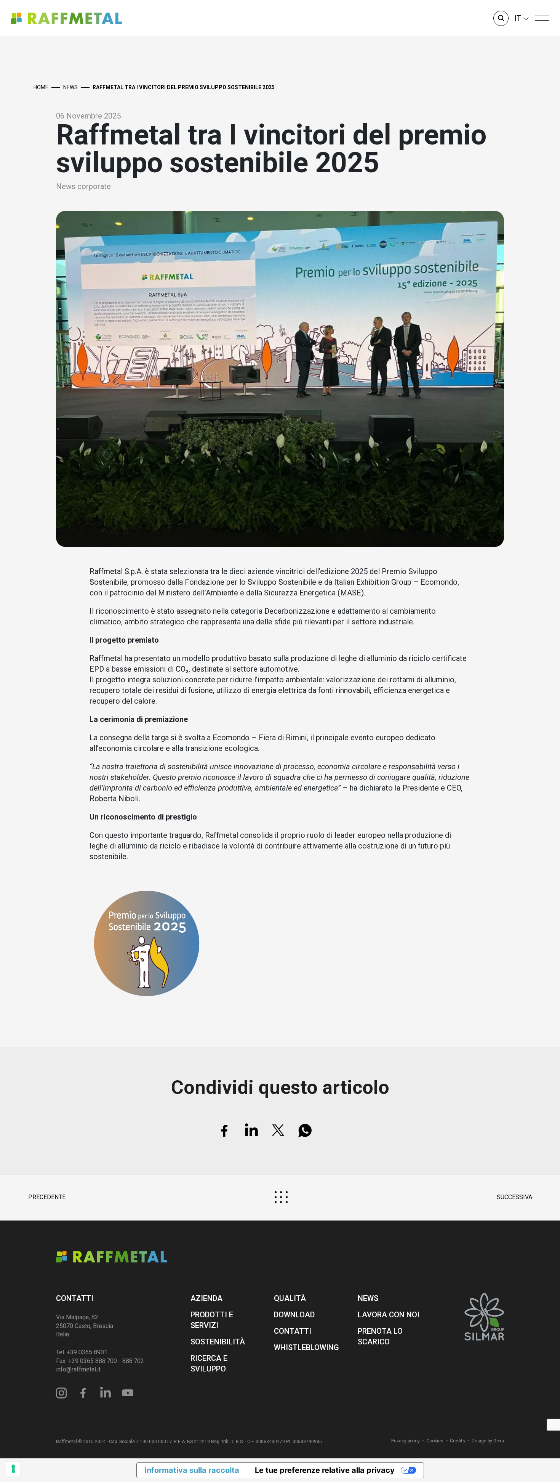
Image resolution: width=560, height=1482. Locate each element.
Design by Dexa (488, 1441)
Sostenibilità (217, 1341)
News (70, 87)
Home (41, 87)
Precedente (47, 1197)
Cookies (434, 1441)
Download (294, 1314)
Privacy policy (405, 1441)
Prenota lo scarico (380, 1336)
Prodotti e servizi (211, 1320)
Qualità (290, 1298)
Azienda (206, 1298)
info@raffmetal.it (78, 1369)
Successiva (514, 1197)
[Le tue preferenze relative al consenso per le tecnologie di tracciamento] (13, 1468)
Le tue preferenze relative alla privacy (325, 1470)
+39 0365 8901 (87, 1352)
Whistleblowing (305, 1347)
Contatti (74, 1298)
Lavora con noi (388, 1314)
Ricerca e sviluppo (208, 1363)
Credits (457, 1441)
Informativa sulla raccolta (191, 1470)
